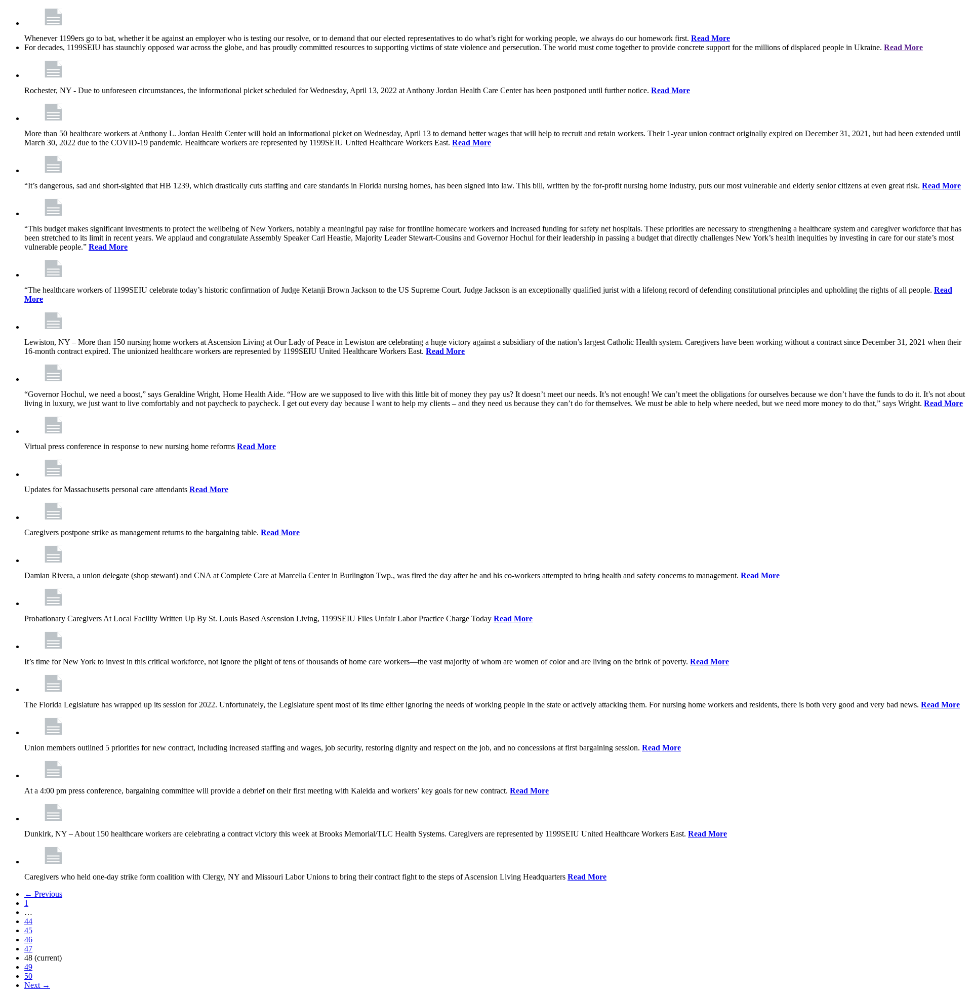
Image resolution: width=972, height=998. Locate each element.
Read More (710, 38)
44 (28, 921)
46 (28, 939)
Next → (37, 985)
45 (28, 930)
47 (28, 948)
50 (28, 976)
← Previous (43, 894)
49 (28, 967)
